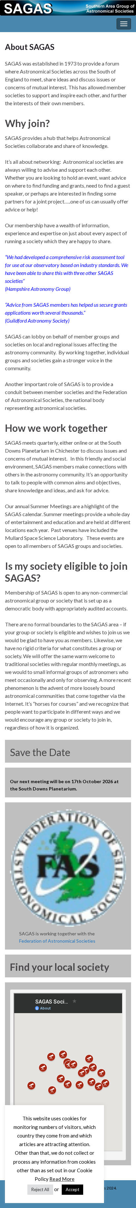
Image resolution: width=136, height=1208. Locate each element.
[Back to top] (121, 1193)
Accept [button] (72, 1189)
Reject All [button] (40, 1189)
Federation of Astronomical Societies (57, 941)
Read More (62, 1179)
